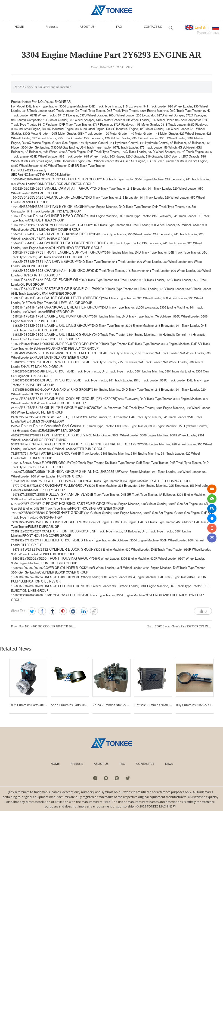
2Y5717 (27, 503)
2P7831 (25, 261)
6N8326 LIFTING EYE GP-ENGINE (59, 206)
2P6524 (25, 233)
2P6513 (25, 325)
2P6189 (25, 288)
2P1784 (25, 316)
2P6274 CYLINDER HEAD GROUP (59, 215)
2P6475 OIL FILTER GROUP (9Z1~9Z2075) (65, 407)
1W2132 (29, 549)
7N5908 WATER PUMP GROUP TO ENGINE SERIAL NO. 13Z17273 (85, 443)
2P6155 (25, 279)
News (169, 764)
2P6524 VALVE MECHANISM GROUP (61, 233)
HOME (55, 764)
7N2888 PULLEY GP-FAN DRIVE (59, 494)
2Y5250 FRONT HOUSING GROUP (63, 558)
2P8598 (25, 270)
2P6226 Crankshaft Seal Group (55, 425)
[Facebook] (42, 611)
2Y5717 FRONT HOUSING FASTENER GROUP (71, 503)
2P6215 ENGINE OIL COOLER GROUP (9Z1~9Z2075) (74, 398)
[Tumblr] (53, 611)
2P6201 (25, 188)
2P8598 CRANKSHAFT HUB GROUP (60, 270)
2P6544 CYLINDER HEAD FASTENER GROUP (69, 242)
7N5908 (25, 443)
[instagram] (117, 778)
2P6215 (25, 398)
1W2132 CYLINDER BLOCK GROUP (64, 549)
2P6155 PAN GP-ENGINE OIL (55, 279)
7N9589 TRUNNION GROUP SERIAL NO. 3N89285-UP (76, 471)
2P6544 (25, 242)
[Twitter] (32, 611)
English (200, 27)
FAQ (122, 764)
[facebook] (95, 778)
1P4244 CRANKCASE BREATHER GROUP (65, 307)
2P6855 (25, 334)
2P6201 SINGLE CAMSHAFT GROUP (61, 188)
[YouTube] (106, 778)
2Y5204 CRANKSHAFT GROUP (58, 512)
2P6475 (25, 407)
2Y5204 (27, 512)
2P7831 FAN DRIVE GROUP (54, 261)
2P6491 (25, 297)
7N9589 (27, 471)
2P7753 (25, 252)
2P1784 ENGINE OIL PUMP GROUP (60, 316)
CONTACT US (145, 764)
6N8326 (25, 206)
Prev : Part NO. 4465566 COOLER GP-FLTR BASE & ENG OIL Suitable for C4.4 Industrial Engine (74, 626)
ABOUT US (101, 764)
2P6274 (25, 215)
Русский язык (208, 32)
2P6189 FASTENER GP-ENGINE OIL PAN (65, 288)
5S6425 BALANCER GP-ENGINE (57, 197)
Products (76, 764)
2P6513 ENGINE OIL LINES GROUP (60, 325)
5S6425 (25, 197)
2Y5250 (29, 558)
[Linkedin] (84, 611)
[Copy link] (94, 611)
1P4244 (25, 307)
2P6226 (25, 425)
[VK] (73, 611)
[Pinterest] (63, 611)
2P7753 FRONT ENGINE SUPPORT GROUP (67, 252)
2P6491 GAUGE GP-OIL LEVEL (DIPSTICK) (66, 297)
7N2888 (27, 494)
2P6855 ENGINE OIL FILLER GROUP (61, 334)
